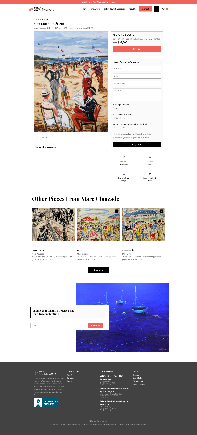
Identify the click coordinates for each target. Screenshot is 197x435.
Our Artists (95, 9)
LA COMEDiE (128, 250)
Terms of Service (139, 384)
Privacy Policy (138, 381)
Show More (98, 270)
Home (85, 9)
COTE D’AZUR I (39, 250)
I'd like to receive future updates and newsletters (133, 134)
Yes (117, 108)
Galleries (136, 375)
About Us (132, 9)
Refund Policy (138, 378)
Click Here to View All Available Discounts (98, 2)
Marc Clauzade (40, 28)
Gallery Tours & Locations (114, 9)
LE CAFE (81, 250)
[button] (156, 9)
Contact (145, 9)
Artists (36, 19)
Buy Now (136, 49)
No (124, 108)
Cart (164, 9)
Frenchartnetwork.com (101, 421)
